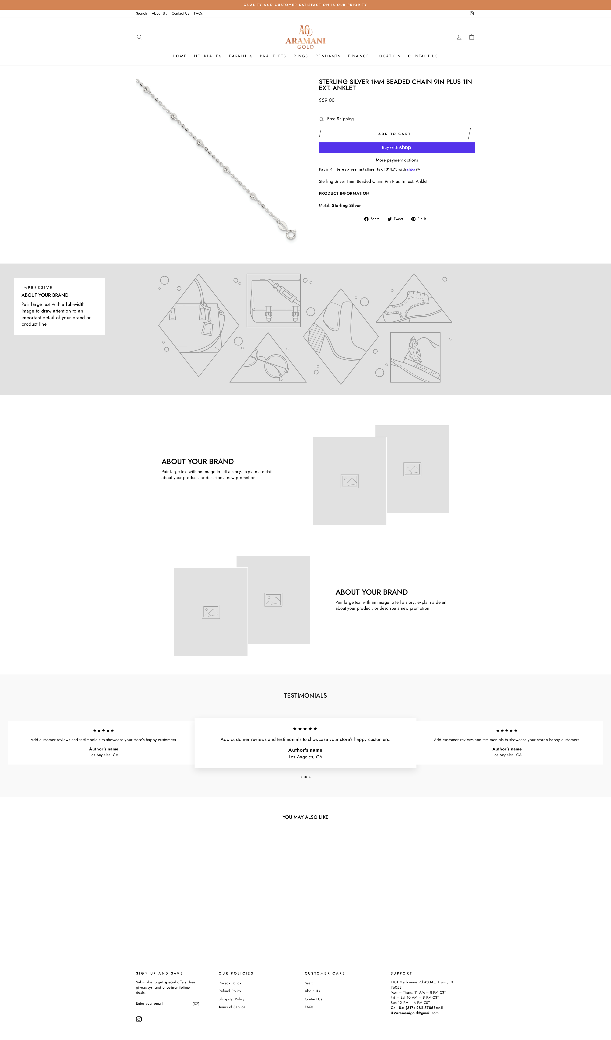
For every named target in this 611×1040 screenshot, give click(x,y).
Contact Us (180, 13)
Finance (358, 56)
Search (141, 13)
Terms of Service (232, 1007)
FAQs (198, 13)
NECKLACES (208, 56)
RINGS (301, 56)
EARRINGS (241, 56)
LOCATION (388, 56)
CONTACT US (423, 56)
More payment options (397, 160)
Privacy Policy (230, 983)
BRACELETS (273, 56)
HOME (180, 56)
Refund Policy (230, 991)
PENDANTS (328, 56)
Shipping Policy (232, 999)
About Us (159, 13)
